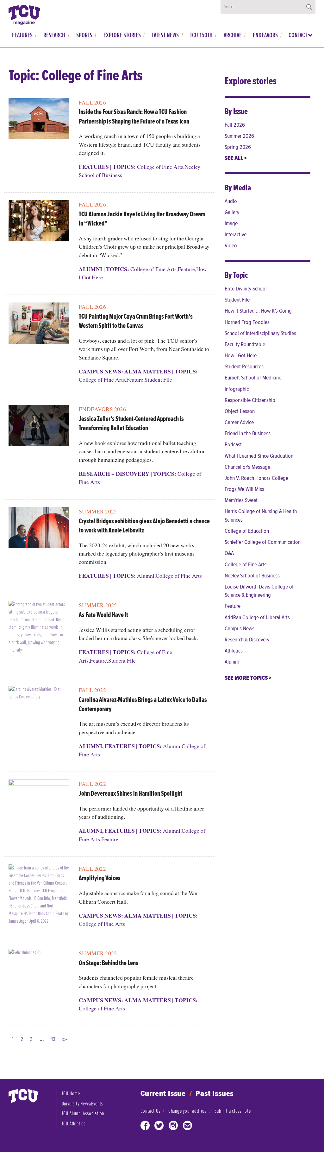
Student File (158, 379)
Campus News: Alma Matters (125, 371)
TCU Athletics (73, 1123)
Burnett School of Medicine (253, 377)
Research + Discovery (114, 473)
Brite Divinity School (246, 288)
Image (231, 223)
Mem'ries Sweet (241, 500)
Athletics (234, 650)
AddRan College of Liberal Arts (257, 617)
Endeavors (265, 35)
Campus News (239, 628)
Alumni (90, 269)
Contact (298, 35)
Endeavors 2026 (102, 409)
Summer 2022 (98, 953)
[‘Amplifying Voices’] (39, 897)
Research (54, 35)
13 (53, 1039)
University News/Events (82, 1103)
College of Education (247, 531)
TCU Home (71, 1093)
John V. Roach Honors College (256, 478)
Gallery (232, 212)
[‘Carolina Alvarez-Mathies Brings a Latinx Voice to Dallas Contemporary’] (39, 709)
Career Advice (239, 422)
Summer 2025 (98, 511)
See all (234, 158)
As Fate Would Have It (103, 615)
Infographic (237, 389)
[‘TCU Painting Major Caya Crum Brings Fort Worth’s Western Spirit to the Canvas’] (39, 325)
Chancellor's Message (247, 467)
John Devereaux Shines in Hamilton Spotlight (130, 794)
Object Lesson (240, 411)
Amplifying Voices (100, 878)
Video (231, 245)
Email (187, 1127)
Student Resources (244, 366)
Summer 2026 (239, 136)
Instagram (173, 1127)
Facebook (145, 1127)
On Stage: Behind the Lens (108, 963)
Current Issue (163, 1093)
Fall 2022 (92, 690)
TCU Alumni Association (83, 1113)
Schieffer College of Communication (263, 542)
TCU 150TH (201, 35)
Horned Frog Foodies (247, 322)
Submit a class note (233, 1111)
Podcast (233, 444)
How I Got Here (241, 355)
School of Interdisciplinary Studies (260, 333)
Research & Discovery (247, 639)
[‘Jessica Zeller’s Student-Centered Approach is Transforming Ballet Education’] (39, 428)
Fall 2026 (92, 102)
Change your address (187, 1111)
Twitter (159, 1127)
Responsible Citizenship (250, 400)
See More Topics (247, 678)
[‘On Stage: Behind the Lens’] (39, 972)
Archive (233, 35)
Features (22, 35)
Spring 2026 (238, 147)
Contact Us (150, 1111)
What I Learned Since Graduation (259, 456)
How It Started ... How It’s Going (258, 311)
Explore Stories (122, 35)
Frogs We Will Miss (244, 489)
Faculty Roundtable (245, 344)
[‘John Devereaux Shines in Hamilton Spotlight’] (39, 802)
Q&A (229, 553)
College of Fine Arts (160, 166)
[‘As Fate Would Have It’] (39, 630)
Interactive (235, 234)
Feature (186, 269)
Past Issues (215, 1093)
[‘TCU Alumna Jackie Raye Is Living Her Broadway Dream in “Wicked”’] (39, 223)
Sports (84, 35)
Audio (231, 201)
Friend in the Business (248, 433)
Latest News (165, 35)
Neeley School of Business (252, 575)
